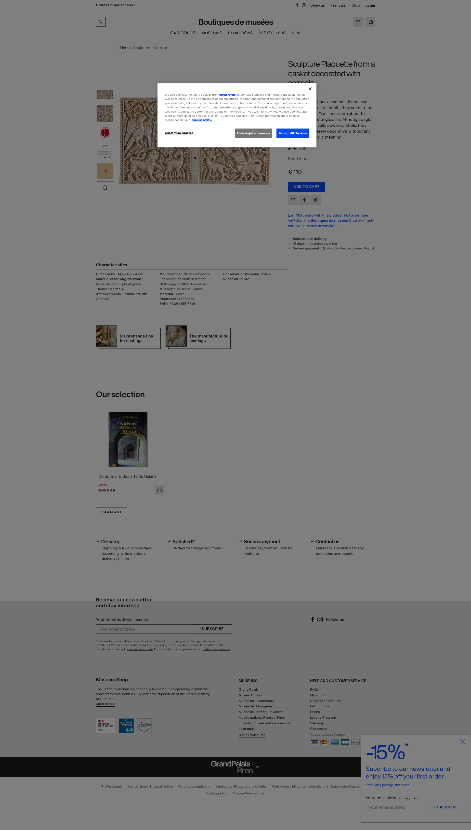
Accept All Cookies (293, 133)
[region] (237, 115)
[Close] (310, 88)
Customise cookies (179, 132)
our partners (227, 94)
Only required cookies (253, 133)
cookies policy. (202, 119)
